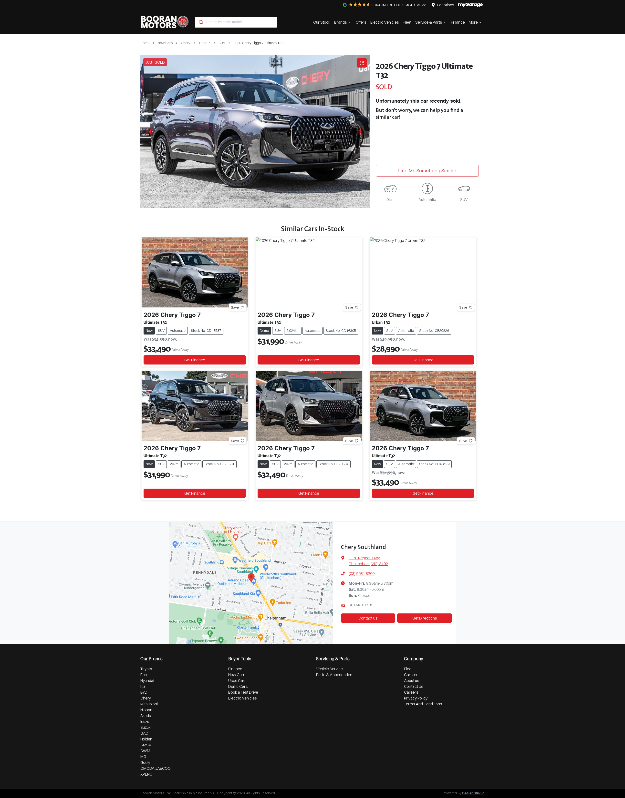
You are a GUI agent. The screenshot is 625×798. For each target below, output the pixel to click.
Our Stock (321, 22)
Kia (143, 686)
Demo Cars (238, 686)
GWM (145, 750)
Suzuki (145, 727)
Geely (145, 762)
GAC (144, 733)
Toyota (146, 668)
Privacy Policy (415, 698)
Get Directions (424, 618)
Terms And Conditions (423, 703)
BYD (143, 692)
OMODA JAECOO (155, 768)
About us (411, 680)
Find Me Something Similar (427, 170)
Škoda (145, 715)
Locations (445, 4)
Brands (340, 22)
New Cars (165, 43)
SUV (222, 43)
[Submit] (200, 22)
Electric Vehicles (384, 22)
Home (144, 43)
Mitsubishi (149, 703)
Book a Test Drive (243, 692)
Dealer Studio (473, 793)
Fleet (407, 22)
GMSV (145, 744)
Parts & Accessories (334, 674)
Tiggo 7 (204, 43)
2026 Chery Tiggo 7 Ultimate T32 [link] (258, 43)
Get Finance (194, 359)
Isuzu (144, 721)
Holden (146, 739)
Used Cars (237, 680)
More (473, 22)
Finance (458, 22)
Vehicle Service (329, 668)
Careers (411, 674)
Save (235, 307)
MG (143, 756)
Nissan (146, 709)
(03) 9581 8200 (362, 573)
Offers (361, 22)
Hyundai (147, 680)
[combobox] (236, 22)
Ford (144, 674)
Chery (185, 43)
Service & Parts (428, 22)
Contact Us (368, 618)
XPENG (146, 774)
